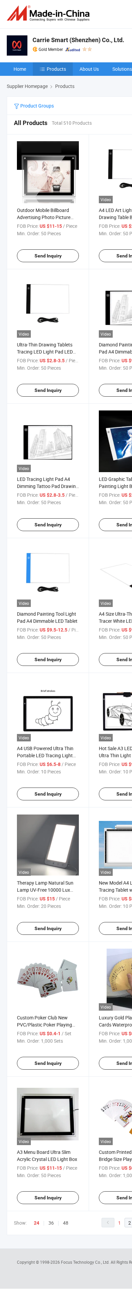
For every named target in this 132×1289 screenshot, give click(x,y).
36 (51, 1223)
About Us (89, 69)
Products (56, 69)
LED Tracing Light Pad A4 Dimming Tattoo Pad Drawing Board (48, 486)
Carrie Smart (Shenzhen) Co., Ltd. (78, 39)
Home (20, 69)
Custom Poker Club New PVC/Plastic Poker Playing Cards (44, 1024)
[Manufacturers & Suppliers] (49, 13)
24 (36, 1223)
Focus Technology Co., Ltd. (86, 1262)
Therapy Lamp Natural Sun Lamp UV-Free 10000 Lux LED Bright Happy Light (45, 890)
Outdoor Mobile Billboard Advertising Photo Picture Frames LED (43, 217)
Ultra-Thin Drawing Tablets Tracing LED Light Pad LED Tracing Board (45, 351)
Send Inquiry (48, 255)
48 (65, 1223)
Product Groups (36, 105)
